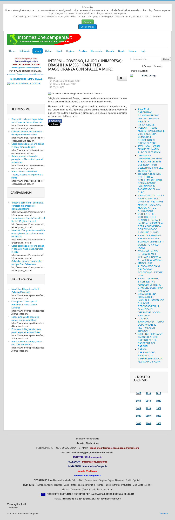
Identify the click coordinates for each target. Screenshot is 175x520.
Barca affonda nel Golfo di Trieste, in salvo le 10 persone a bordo (27, 174)
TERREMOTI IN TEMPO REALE (26, 78)
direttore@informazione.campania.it (26, 67)
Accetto (87, 21)
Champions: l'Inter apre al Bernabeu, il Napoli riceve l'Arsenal (24, 304)
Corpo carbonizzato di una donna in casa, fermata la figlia (27, 145)
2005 (138, 423)
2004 (148, 423)
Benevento (96, 50)
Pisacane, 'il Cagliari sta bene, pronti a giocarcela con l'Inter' (26, 330)
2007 (148, 415)
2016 (148, 393)
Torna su (163, 513)
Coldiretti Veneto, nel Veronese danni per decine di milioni (26, 133)
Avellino (83, 50)
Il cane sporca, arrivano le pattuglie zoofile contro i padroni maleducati (27, 159)
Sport (59, 50)
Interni (38, 50)
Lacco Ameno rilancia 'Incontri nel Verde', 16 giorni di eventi (28, 219)
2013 (148, 400)
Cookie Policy (87, 26)
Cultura (48, 50)
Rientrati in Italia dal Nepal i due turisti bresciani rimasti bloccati (27, 120)
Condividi (55, 120)
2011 (138, 408)
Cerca (166, 59)
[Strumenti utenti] (122, 78)
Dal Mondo (24, 50)
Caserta (110, 50)
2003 (158, 423)
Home (12, 50)
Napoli (121, 50)
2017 (138, 393)
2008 (138, 415)
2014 (138, 400)
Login (143, 50)
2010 (148, 408)
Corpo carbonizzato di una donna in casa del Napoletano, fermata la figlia (27, 248)
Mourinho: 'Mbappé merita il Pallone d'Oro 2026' (25, 290)
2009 (158, 408)
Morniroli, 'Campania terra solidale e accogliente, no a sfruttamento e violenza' (28, 233)
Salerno (132, 50)
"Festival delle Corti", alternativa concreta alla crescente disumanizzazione (27, 205)
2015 (158, 393)
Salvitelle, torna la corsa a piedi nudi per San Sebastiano (27, 262)
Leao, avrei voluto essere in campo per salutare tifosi (25, 318)
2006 (158, 415)
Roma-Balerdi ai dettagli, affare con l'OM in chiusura (26, 343)
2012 (158, 400)
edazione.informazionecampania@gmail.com (26, 74)
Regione (70, 50)
